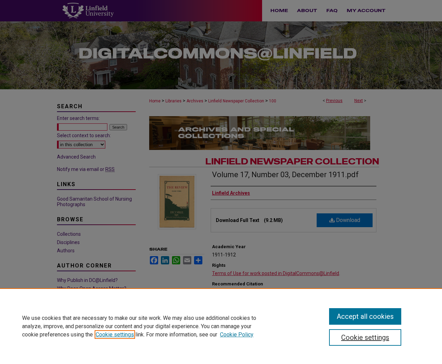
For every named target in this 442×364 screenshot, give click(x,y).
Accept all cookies (365, 316)
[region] (221, 326)
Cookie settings (115, 334)
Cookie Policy (236, 334)
